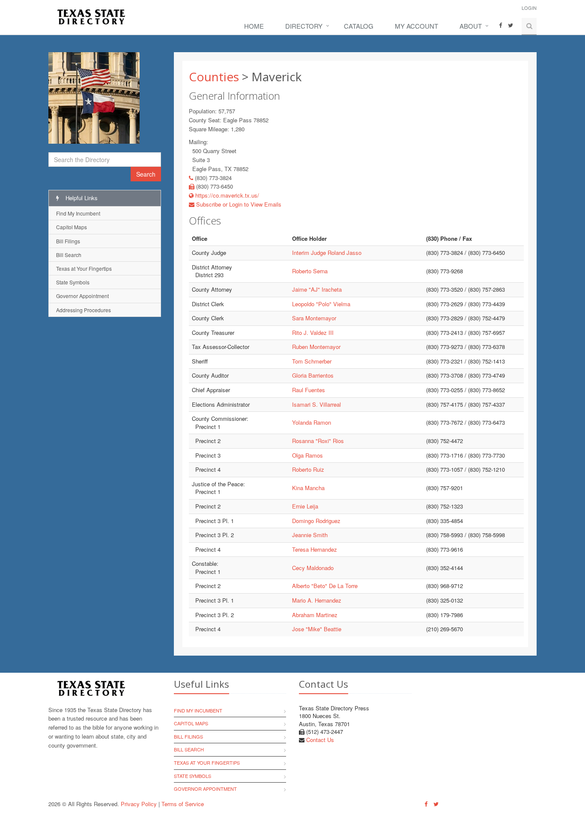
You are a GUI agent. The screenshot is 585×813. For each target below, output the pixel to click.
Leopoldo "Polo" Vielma (321, 304)
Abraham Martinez (314, 615)
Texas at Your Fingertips (84, 268)
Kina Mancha (308, 488)
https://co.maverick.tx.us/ (226, 195)
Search (145, 174)
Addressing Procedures (83, 309)
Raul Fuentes (308, 390)
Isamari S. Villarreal (316, 404)
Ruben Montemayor (316, 347)
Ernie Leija (305, 506)
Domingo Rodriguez (316, 521)
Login (529, 7)
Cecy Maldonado (313, 568)
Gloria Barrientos (313, 375)
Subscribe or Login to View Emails (237, 204)
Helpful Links (81, 198)
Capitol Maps (71, 227)
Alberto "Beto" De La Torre (325, 586)
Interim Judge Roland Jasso (326, 252)
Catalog (358, 25)
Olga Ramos (307, 455)
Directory (303, 25)
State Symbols (73, 282)
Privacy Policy (139, 804)
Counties (214, 76)
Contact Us (320, 740)
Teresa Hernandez (314, 549)
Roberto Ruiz (308, 469)
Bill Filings (68, 241)
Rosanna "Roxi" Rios (318, 441)
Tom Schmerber (311, 361)
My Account (416, 25)
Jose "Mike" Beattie (316, 629)
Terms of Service (182, 804)
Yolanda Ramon (311, 422)
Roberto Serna (310, 271)
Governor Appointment (82, 295)
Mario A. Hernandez (316, 600)
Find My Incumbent (78, 213)
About (471, 25)
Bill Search (68, 254)
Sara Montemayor (314, 318)
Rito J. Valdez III (313, 332)
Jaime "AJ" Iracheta (317, 289)
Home (254, 25)
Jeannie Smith (310, 535)
